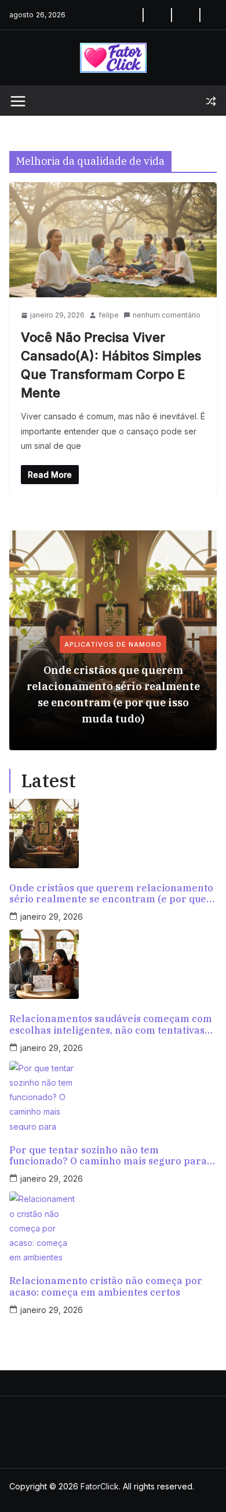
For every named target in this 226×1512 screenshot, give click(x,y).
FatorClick (100, 1486)
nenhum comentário (167, 315)
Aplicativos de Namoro (113, 644)
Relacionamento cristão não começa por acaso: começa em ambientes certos (105, 1286)
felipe (109, 315)
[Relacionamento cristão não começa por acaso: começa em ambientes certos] (113, 1226)
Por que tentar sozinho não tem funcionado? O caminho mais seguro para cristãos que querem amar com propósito (108, 1156)
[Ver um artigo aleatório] (211, 101)
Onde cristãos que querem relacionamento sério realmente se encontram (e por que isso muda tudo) (113, 694)
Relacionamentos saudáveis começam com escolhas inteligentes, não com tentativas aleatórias (110, 1024)
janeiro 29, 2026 (51, 916)
